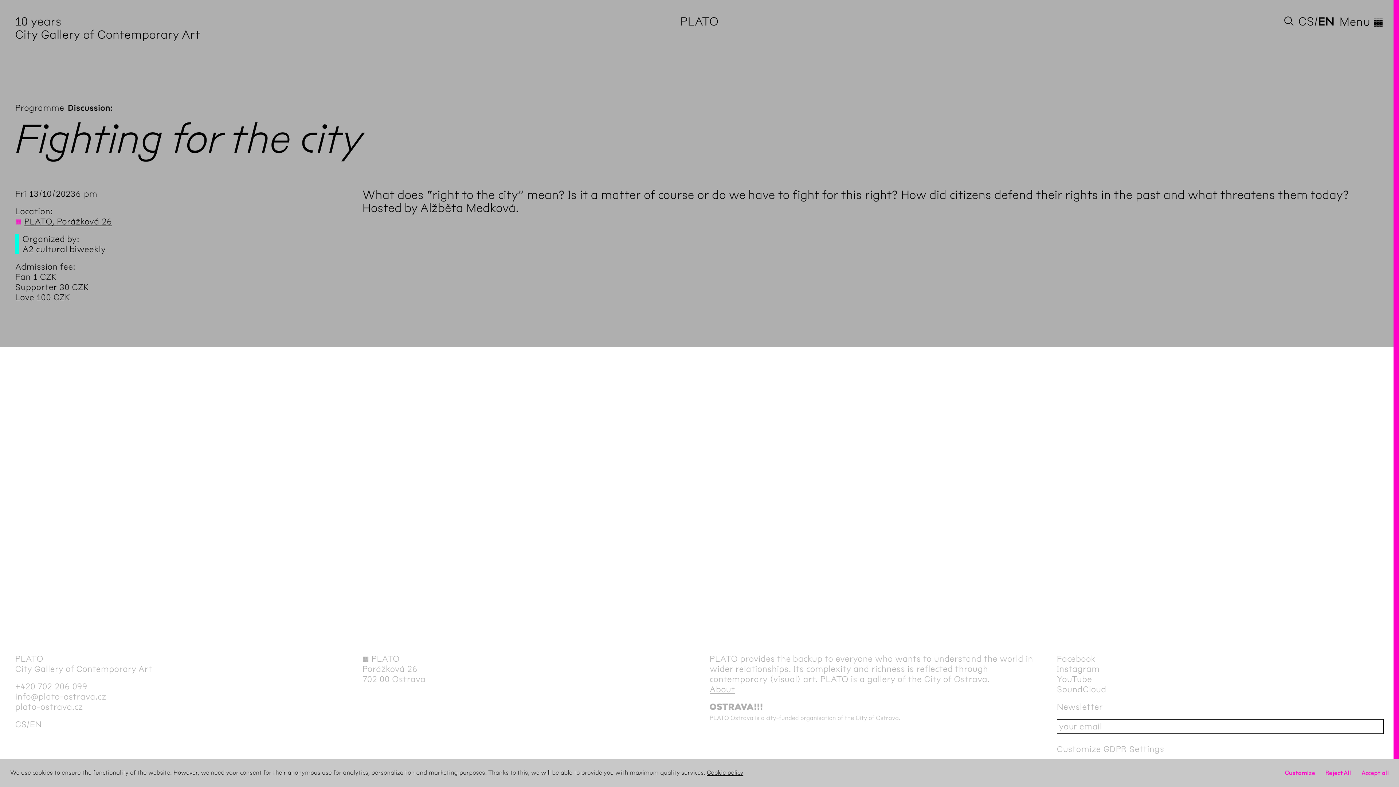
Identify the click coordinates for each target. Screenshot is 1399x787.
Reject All (1338, 773)
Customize (1300, 773)
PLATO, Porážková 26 (68, 221)
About (722, 689)
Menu (1362, 21)
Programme (39, 108)
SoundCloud (1081, 689)
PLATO (699, 21)
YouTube (1074, 679)
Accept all (1375, 773)
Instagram (1078, 669)
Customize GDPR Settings (1110, 749)
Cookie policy (725, 773)
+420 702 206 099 (51, 686)
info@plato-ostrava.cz (60, 696)
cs (1306, 21)
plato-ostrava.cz (49, 707)
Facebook (1076, 658)
